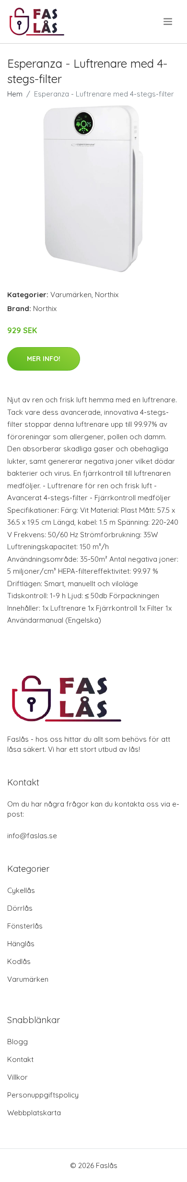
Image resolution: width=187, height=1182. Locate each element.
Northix (106, 294)
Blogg (17, 1041)
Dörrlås (20, 908)
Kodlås (19, 961)
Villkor (17, 1077)
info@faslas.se (32, 835)
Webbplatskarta (34, 1112)
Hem (15, 93)
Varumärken (71, 294)
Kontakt (20, 1059)
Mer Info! (43, 358)
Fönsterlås (25, 925)
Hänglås (21, 943)
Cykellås (21, 890)
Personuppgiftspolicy (43, 1094)
